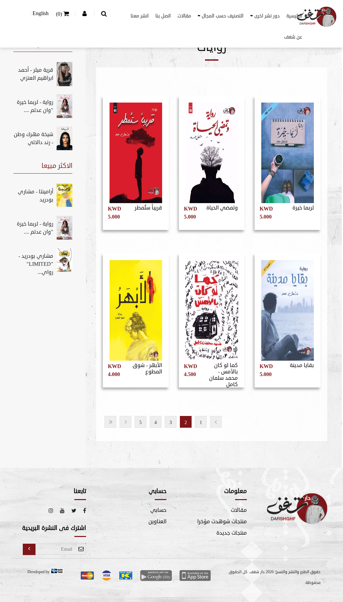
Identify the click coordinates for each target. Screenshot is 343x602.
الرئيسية (294, 16)
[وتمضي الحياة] (212, 150)
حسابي (158, 510)
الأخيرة (110, 422)
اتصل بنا (163, 16)
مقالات (184, 16)
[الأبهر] (136, 308)
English (40, 13)
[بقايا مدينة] (288, 308)
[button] (265, 15)
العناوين (157, 521)
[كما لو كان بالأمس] (212, 308)
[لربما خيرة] (288, 150)
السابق (216, 422)
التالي (125, 422)
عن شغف (293, 37)
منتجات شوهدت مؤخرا (222, 521)
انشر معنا (140, 16)
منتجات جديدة (231, 533)
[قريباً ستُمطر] (136, 150)
